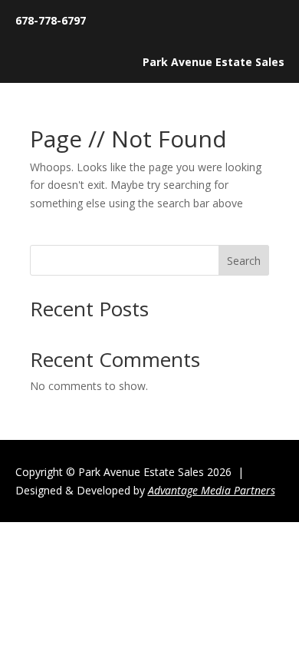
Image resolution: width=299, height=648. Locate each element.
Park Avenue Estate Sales (213, 62)
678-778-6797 (50, 20)
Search (244, 260)
